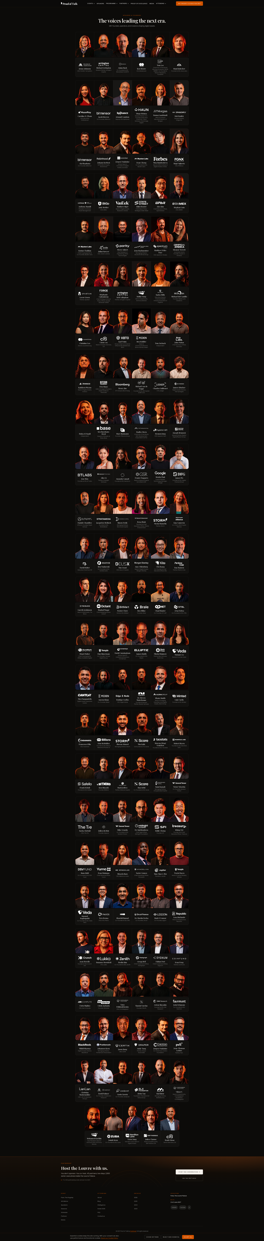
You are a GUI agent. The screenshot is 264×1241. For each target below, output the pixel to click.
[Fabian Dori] (160, 940)
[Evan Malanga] (103, 852)
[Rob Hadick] (179, 92)
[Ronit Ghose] (169, 1117)
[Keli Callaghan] (122, 273)
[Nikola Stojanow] (160, 632)
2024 (135, 1205)
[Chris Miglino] (84, 984)
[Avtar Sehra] (179, 589)
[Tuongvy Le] (179, 632)
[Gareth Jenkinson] (84, 589)
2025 (135, 1201)
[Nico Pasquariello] (84, 677)
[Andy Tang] (141, 1027)
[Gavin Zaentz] (122, 1071)
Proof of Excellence (139, 4)
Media (152, 4)
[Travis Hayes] (179, 852)
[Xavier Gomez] (141, 852)
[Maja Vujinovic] (179, 141)
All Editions (64, 1201)
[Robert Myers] (179, 722)
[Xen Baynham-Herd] (103, 411)
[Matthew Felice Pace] (160, 229)
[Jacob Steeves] (103, 92)
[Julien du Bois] (103, 809)
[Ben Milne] (141, 589)
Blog (99, 1201)
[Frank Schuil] (84, 766)
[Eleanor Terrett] (179, 229)
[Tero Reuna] (103, 895)
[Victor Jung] (132, 1117)
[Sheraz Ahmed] (122, 722)
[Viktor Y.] (179, 1071)
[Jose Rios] (84, 456)
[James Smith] (141, 632)
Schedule (64, 1212)
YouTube (182, 1207)
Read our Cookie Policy (109, 1238)
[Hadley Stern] (141, 411)
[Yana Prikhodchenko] (122, 984)
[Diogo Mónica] (141, 92)
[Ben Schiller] (141, 321)
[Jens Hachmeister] (141, 229)
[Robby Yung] (141, 273)
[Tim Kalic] (141, 722)
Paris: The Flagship (67, 1198)
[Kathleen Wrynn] (84, 365)
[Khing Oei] (179, 809)
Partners (123, 3)
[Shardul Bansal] (122, 895)
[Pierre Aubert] (122, 229)
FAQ (99, 1212)
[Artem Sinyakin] (160, 984)
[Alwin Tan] (141, 1071)
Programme (111, 3)
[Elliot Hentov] (141, 186)
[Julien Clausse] (150, 1117)
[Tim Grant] (122, 546)
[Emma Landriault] (160, 92)
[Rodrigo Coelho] (122, 677)
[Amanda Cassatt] (122, 456)
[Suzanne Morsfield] (103, 940)
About (100, 1198)
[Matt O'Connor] (160, 895)
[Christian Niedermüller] (84, 1071)
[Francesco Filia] (84, 722)
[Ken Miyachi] (103, 766)
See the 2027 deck (189, 1178)
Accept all (188, 1237)
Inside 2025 (101, 1209)
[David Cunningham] (122, 632)
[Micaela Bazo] (122, 852)
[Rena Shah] (141, 501)
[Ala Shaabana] (84, 141)
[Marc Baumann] (122, 411)
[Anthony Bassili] (84, 186)
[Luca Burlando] (179, 895)
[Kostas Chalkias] (84, 229)
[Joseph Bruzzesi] (179, 411)
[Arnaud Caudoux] (122, 92)
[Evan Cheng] (141, 141)
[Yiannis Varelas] (141, 984)
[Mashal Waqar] (103, 589)
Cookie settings (152, 1237)
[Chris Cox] (103, 321)
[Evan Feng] (179, 940)
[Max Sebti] (141, 766)
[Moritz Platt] (160, 456)
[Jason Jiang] (122, 1027)
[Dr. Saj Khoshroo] (141, 809)
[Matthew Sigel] (122, 186)
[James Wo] (179, 456)
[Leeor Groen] (84, 273)
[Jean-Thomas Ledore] (179, 1027)
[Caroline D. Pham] (84, 92)
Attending (160, 3)
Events (90, 3)
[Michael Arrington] (103, 44)
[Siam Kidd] (84, 852)
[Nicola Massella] (160, 501)
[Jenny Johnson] (84, 44)
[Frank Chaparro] (141, 456)
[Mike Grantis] (122, 809)
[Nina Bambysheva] (160, 141)
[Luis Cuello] (179, 677)
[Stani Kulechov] (179, 44)
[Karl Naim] (122, 321)
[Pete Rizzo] (103, 365)
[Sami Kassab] (160, 766)
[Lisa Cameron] (179, 501)
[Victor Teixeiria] (179, 766)
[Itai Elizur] (160, 1071)
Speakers (100, 4)
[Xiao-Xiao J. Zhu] (160, 852)
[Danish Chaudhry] (84, 501)
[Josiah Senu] (113, 1117)
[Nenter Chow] (122, 589)
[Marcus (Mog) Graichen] (160, 722)
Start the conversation (191, 1172)
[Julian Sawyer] (103, 229)
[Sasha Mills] (160, 273)
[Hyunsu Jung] (160, 411)
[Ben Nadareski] (103, 546)
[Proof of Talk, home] (69, 3)
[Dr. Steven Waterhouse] (141, 677)
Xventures (133, 1231)
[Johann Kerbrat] (103, 141)
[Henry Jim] (122, 365)
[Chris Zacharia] (103, 984)
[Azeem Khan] (103, 677)
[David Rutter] (84, 546)
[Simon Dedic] (122, 501)
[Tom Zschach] (160, 321)
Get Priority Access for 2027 (189, 3)
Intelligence (101, 1205)
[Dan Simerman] (103, 632)
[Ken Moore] (141, 44)
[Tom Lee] (160, 44)
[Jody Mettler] (103, 186)
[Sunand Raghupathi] (84, 895)
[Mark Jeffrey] (122, 766)
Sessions (64, 1209)
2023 (135, 1209)
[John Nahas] (179, 321)
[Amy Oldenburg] (141, 546)
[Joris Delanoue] (179, 984)
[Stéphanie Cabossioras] (103, 273)
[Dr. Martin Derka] (141, 895)
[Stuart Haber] (84, 632)
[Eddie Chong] (160, 809)
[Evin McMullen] (103, 722)
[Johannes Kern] (103, 1027)
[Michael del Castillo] (179, 273)
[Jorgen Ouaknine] (122, 141)
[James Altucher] (179, 365)
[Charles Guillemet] (160, 365)
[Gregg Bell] (141, 940)
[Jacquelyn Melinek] (103, 501)
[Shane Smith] (160, 677)
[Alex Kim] (160, 186)
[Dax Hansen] (179, 546)
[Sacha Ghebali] (84, 809)
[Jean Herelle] (84, 940)
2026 (135, 1198)
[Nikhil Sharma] (84, 1027)
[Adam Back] (122, 44)
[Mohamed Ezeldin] (94, 1117)
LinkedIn (174, 1207)
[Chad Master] (160, 589)
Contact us (101, 1216)
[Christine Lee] (84, 321)
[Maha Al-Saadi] (84, 411)
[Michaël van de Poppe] (141, 365)
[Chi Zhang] (160, 546)
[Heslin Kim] (122, 940)
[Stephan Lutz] (179, 186)
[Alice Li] (103, 456)
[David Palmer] (103, 1071)
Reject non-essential (171, 1237)
